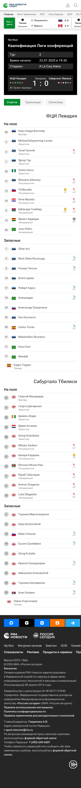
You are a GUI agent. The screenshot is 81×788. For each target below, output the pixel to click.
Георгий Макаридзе (30, 396)
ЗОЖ (64, 645)
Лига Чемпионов (26, 14)
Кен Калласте (27, 317)
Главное (8, 14)
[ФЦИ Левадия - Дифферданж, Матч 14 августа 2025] (13, 82)
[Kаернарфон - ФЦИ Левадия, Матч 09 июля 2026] (15, 82)
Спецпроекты (13, 652)
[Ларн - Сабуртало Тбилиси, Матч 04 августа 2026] (65, 82)
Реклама (33, 652)
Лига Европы (56, 14)
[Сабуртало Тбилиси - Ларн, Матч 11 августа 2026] (68, 82)
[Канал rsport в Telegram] (72, 623)
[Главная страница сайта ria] (4, 5)
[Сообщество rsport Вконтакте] (42, 623)
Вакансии (10, 668)
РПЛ (42, 14)
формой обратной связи (40, 738)
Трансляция (33, 102)
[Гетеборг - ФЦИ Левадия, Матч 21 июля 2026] (20, 82)
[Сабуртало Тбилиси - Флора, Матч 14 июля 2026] (58, 82)
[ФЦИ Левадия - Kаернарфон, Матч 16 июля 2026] (17, 82)
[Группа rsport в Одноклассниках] (57, 623)
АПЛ (69, 14)
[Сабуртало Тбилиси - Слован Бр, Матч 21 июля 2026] (61, 82)
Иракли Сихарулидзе (31, 563)
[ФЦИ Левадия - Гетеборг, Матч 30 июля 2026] (22, 82)
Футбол (13, 39)
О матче (12, 102)
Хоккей (75, 645)
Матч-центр (9, 23)
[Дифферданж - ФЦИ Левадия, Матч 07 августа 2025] (10, 82)
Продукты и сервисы (57, 652)
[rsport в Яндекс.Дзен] (26, 623)
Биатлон (51, 645)
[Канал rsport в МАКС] (11, 623)
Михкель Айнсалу (29, 179)
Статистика (56, 102)
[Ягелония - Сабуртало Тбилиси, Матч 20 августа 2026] (70, 82)
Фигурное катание (30, 645)
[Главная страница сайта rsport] (23, 5)
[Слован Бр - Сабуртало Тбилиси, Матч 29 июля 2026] (63, 82)
